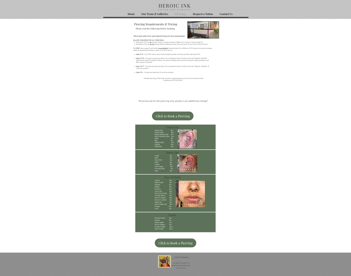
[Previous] (180, 139)
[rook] (182, 169)
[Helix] (185, 145)
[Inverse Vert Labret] (194, 204)
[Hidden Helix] (189, 145)
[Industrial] (193, 145)
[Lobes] (180, 145)
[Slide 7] (192, 169)
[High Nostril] (181, 204)
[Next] (194, 139)
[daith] (186, 169)
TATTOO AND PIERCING (174, 9)
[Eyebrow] (188, 204)
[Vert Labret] (192, 204)
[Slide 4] (184, 169)
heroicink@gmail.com (181, 265)
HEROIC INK (174, 5)
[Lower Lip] (190, 204)
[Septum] (184, 204)
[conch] (179, 169)
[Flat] (187, 145)
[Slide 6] (190, 169)
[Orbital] (191, 145)
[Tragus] (188, 169)
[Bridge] (186, 204)
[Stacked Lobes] (183, 145)
